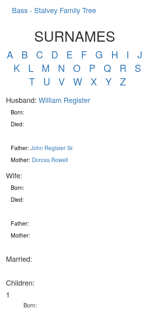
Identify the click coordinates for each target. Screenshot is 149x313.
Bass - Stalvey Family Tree (54, 10)
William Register (64, 100)
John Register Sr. (52, 148)
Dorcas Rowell (50, 160)
